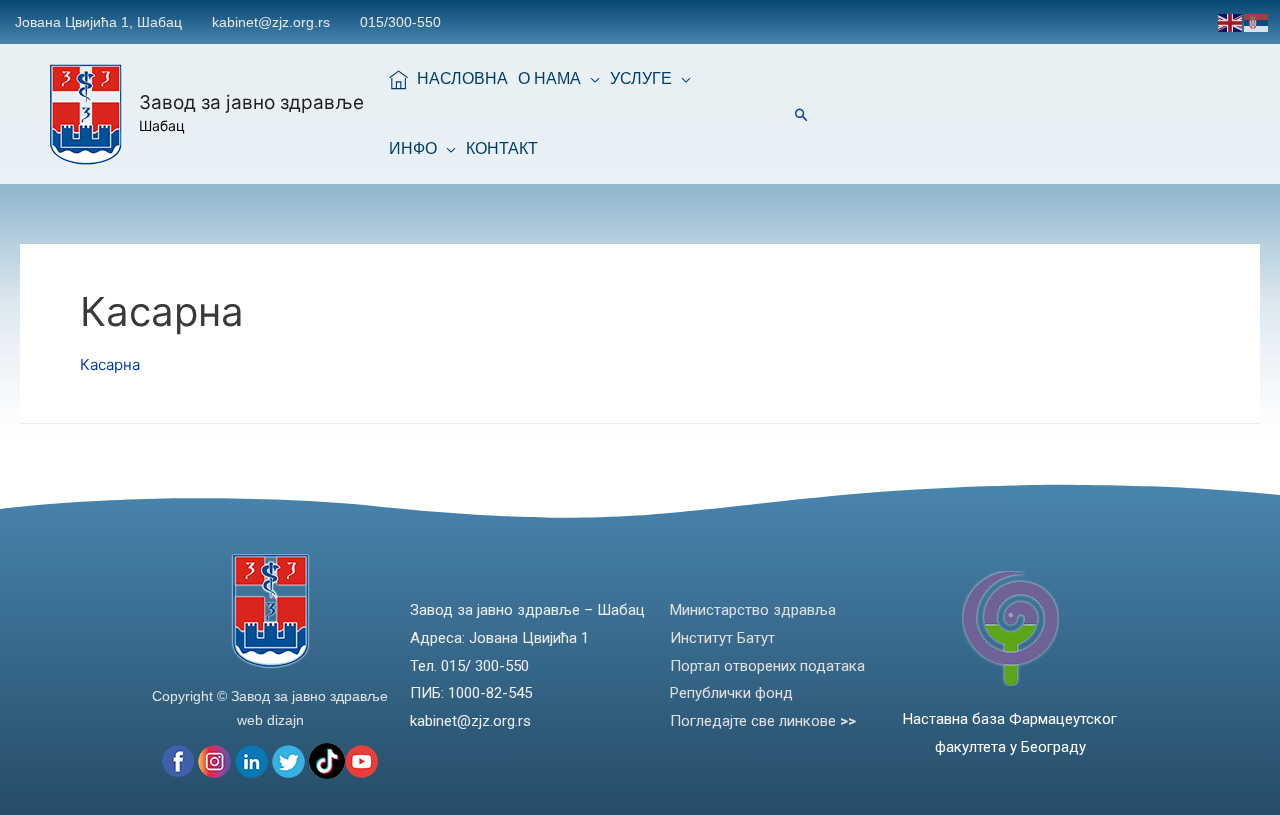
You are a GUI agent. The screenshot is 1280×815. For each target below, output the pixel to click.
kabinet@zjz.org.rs (271, 22)
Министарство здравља (753, 610)
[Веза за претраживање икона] (801, 114)
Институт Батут (722, 638)
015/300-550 (400, 22)
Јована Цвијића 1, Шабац (98, 22)
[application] (590, 79)
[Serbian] (1257, 21)
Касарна (110, 364)
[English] (1231, 21)
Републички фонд (731, 693)
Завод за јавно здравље (251, 102)
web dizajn (270, 720)
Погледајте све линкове (763, 721)
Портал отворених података (767, 666)
